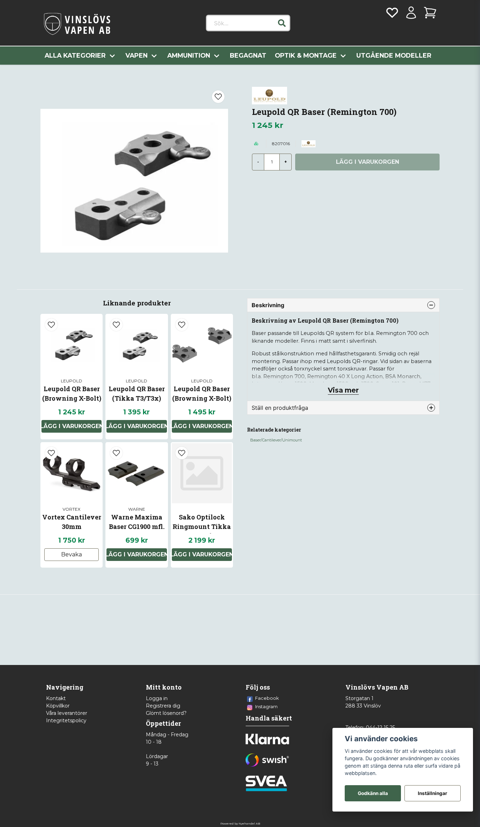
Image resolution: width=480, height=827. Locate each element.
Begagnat (248, 55)
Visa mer (343, 390)
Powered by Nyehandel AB (240, 823)
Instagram (266, 706)
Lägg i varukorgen (71, 426)
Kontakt (56, 698)
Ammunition (188, 55)
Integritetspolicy (66, 720)
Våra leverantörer (66, 713)
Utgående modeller (394, 55)
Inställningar (432, 793)
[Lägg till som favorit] (392, 13)
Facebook (267, 698)
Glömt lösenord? (166, 713)
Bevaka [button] (71, 554)
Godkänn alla (373, 793)
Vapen (136, 55)
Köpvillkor (58, 706)
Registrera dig (163, 706)
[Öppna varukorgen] (430, 13)
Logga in (157, 698)
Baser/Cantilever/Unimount (276, 440)
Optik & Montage (306, 55)
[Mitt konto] (411, 13)
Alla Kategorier (75, 55)
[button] (282, 23)
